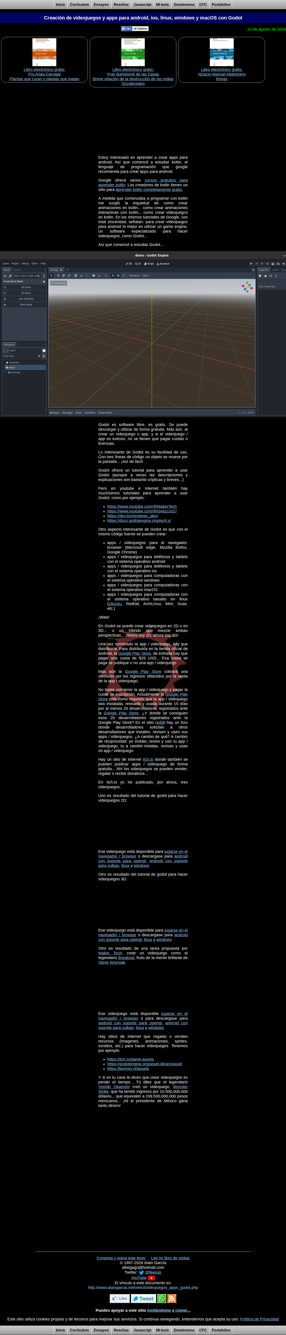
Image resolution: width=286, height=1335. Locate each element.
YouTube (139, 1277)
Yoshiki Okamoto (114, 1087)
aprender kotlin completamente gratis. (149, 189)
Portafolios (221, 4)
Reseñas (121, 4)
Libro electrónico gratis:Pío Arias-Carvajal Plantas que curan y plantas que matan (44, 74)
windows (141, 865)
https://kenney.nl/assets (128, 1068)
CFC (203, 4)
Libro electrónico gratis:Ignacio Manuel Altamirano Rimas (222, 74)
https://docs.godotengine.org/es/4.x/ (139, 520)
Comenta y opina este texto (121, 1258)
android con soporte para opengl (143, 858)
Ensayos (101, 4)
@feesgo (153, 1272)
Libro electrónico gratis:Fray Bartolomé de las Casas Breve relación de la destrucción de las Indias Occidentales (133, 76)
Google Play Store (134, 653)
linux (125, 865)
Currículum (79, 4)
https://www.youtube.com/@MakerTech (142, 506)
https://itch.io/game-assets (130, 1059)
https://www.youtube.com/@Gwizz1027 (142, 511)
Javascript (142, 4)
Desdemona (184, 4)
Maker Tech (110, 953)
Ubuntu (115, 604)
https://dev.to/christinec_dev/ (132, 516)
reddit (160, 722)
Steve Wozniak (111, 962)
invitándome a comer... (169, 1310)
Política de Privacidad (259, 1319)
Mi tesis (162, 4)
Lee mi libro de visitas (170, 1258)
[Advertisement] (143, 120)
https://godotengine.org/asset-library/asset (144, 1064)
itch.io (148, 759)
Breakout (126, 958)
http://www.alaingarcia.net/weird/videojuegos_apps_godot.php (143, 1287)
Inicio (60, 4)
